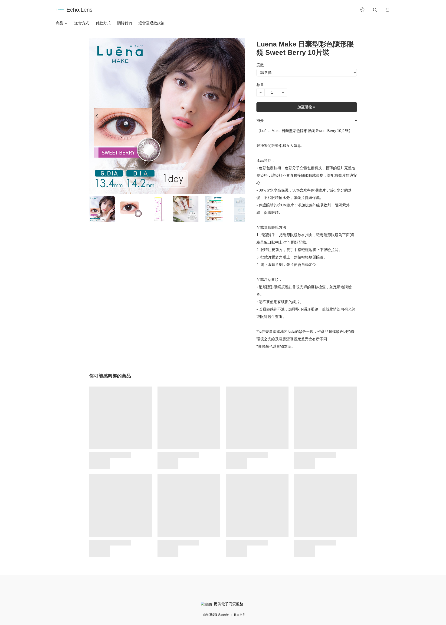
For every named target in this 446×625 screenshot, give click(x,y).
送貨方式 (81, 23)
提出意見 (239, 614)
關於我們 (124, 23)
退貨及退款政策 (151, 23)
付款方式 (103, 23)
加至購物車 (306, 107)
